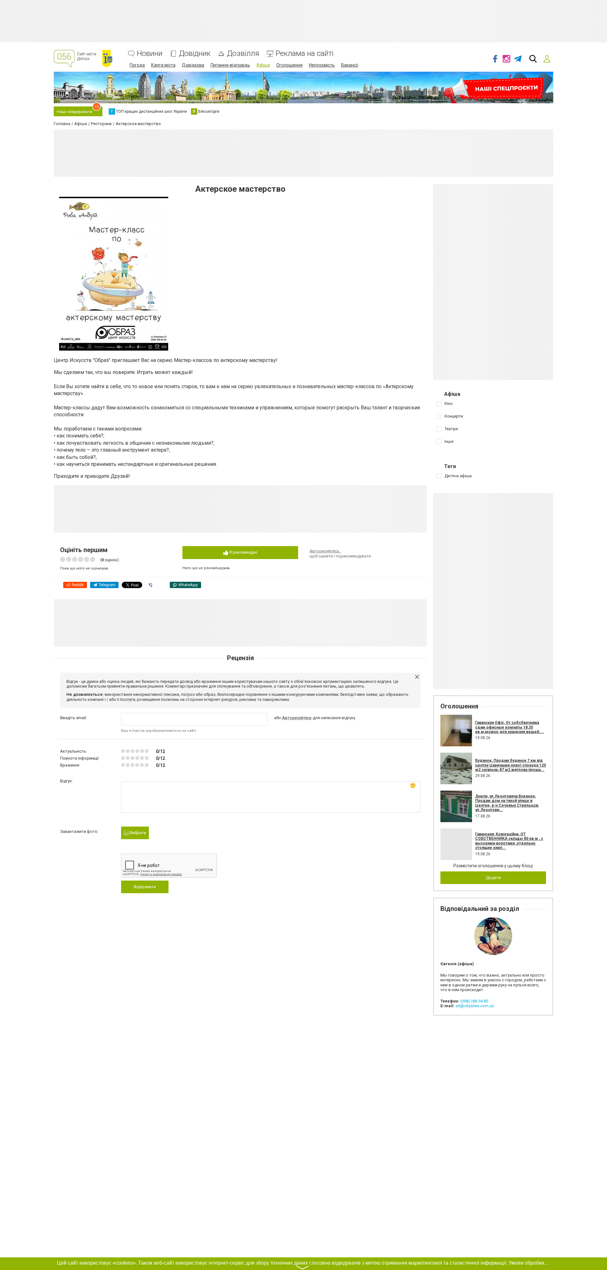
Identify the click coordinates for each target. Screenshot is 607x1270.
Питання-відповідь (230, 65)
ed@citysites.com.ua (475, 1005)
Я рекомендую (242, 552)
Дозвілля (243, 53)
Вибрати (137, 832)
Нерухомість (322, 65)
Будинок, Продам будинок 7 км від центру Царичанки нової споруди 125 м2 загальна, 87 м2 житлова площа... (510, 765)
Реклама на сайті (305, 53)
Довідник (195, 53)
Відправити (145, 886)
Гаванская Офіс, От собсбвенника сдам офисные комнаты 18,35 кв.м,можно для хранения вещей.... (509, 727)
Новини (149, 53)
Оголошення (289, 65)
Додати (493, 877)
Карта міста (163, 65)
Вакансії (349, 65)
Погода (137, 65)
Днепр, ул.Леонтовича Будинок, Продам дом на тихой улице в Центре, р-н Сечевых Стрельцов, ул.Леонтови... (507, 803)
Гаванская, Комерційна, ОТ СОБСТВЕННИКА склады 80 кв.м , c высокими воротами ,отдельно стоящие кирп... (509, 841)
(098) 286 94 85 (474, 1001)
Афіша (263, 65)
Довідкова (193, 65)
